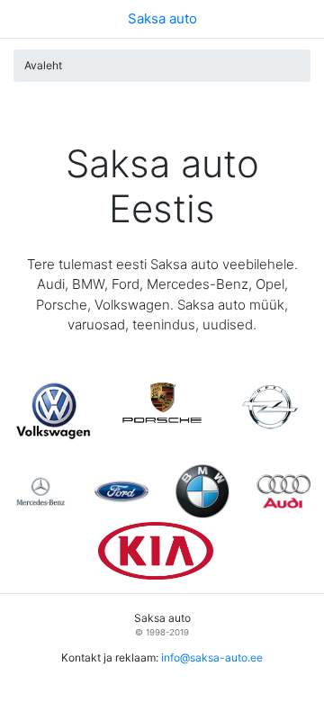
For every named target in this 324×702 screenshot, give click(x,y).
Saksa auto (162, 18)
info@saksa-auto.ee (212, 657)
